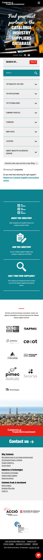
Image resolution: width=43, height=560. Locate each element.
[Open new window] (12, 355)
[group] (21, 84)
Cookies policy (31, 541)
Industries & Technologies (12, 470)
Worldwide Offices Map (8, 488)
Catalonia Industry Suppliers (9, 476)
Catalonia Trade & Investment (14, 483)
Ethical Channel (8, 544)
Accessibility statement (23, 544)
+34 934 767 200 (34, 548)
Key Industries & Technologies (10, 473)
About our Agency (6, 486)
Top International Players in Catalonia (12, 460)
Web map (35, 544)
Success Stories (6, 466)
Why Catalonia (8, 454)
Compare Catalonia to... (8, 463)
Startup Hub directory (8, 478)
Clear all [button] (33, 62)
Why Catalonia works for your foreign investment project (17, 457)
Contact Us (5, 491)
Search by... (11, 62)
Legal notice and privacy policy (15, 541)
